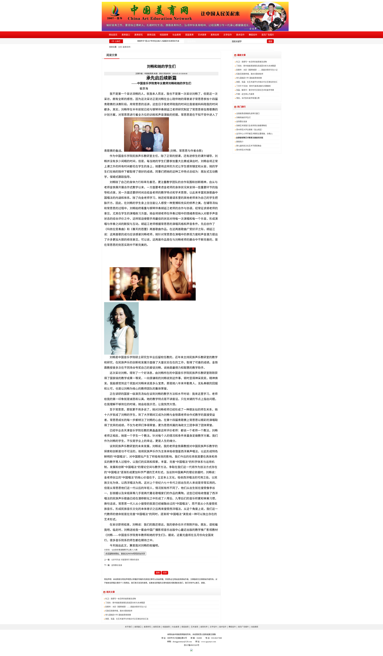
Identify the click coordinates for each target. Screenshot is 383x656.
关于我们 (128, 627)
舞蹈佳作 (253, 35)
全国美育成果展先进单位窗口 (248, 114)
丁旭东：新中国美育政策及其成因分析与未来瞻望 (125, 603)
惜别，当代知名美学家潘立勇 (248, 98)
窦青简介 (239, 142)
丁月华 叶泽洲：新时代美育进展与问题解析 (253, 86)
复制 (158, 573)
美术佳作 (240, 35)
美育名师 (215, 35)
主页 (120, 47)
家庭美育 (189, 35)
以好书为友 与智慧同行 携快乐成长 (125, 560)
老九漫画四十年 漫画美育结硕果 (118, 615)
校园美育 (164, 35)
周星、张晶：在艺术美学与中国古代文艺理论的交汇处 (126, 619)
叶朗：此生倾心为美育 (245, 94)
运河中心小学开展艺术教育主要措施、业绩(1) (254, 134)
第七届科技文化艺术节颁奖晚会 (248, 146)
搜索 (270, 41)
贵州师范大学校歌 (243, 150)
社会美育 (176, 35)
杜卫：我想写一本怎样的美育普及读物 (120, 599)
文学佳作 (227, 35)
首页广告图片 (268, 35)
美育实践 (151, 35)
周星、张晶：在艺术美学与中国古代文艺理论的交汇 (257, 82)
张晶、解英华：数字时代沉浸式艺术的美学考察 (255, 90)
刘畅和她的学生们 (243, 118)
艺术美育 (202, 35)
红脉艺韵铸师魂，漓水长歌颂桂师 (118, 611)
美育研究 (138, 35)
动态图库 (191, 41)
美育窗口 (126, 35)
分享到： (107, 550)
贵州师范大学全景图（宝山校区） (249, 130)
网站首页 (113, 35)
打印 (165, 573)
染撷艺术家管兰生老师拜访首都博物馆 (251, 126)
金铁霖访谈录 (116, 565)
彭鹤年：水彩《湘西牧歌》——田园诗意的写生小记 (126, 607)
